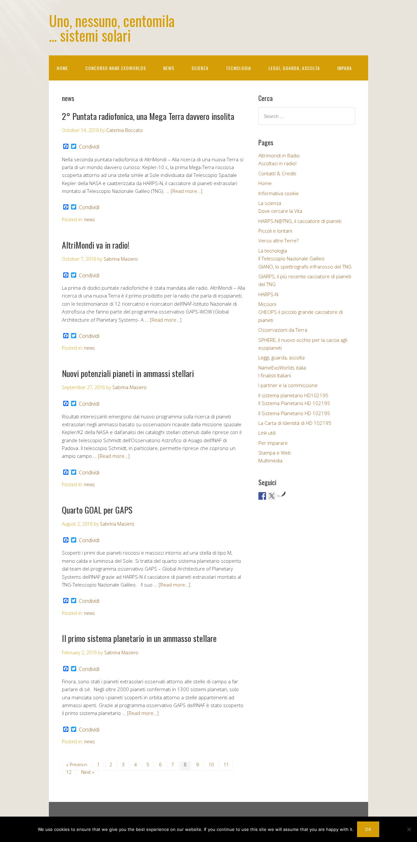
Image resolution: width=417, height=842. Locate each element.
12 (68, 772)
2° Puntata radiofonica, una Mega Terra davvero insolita (148, 116)
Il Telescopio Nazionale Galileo (291, 258)
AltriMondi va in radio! (95, 245)
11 (226, 765)
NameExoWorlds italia (282, 367)
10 (211, 765)
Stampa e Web (274, 452)
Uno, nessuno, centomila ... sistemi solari (112, 27)
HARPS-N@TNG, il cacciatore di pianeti (299, 221)
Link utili (267, 432)
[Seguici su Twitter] (272, 496)
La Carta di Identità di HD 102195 (294, 423)
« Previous (76, 765)
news (89, 219)
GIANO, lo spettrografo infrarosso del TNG (305, 266)
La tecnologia (272, 250)
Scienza (200, 68)
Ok (368, 829)
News (168, 68)
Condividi (89, 146)
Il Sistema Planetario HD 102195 (294, 403)
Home (62, 68)
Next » (87, 772)
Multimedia (270, 460)
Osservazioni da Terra (282, 330)
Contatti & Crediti (277, 173)
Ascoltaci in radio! (277, 163)
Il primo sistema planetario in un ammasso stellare (139, 638)
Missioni (267, 304)
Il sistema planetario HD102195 (293, 395)
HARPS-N (268, 294)
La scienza (269, 203)
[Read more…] (186, 191)
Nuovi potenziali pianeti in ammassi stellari (128, 373)
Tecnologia (238, 68)
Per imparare (273, 443)
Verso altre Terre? (278, 240)
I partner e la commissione (288, 385)
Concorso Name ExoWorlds (115, 68)
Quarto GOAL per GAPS (97, 509)
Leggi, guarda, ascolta (294, 68)
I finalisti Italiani (274, 375)
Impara (344, 68)
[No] (409, 829)
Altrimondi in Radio (279, 155)
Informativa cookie (278, 193)
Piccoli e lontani (275, 230)
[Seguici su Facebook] (262, 496)
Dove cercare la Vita (280, 211)
